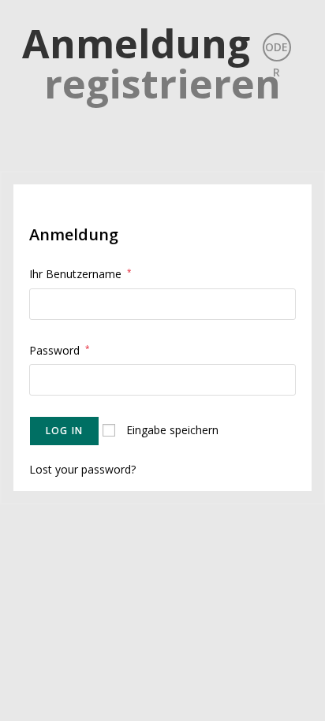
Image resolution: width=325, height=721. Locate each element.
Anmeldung (136, 43)
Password (59, 350)
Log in (64, 430)
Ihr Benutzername (80, 273)
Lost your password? (82, 469)
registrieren (162, 83)
